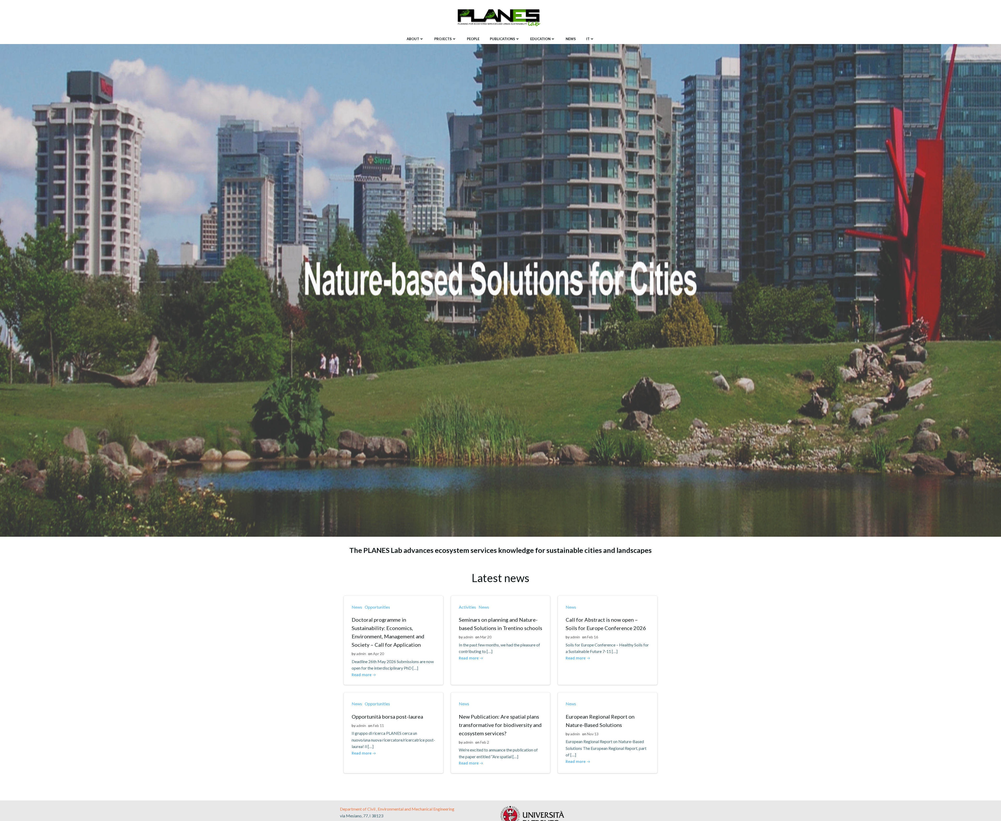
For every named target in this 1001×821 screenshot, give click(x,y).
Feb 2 (484, 742)
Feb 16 (592, 637)
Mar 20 (485, 637)
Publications (502, 39)
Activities (467, 606)
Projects (443, 39)
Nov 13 (593, 734)
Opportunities (377, 606)
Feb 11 (378, 725)
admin (361, 653)
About (413, 39)
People (473, 39)
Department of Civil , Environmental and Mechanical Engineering (397, 808)
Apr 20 (378, 653)
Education (540, 39)
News (571, 39)
